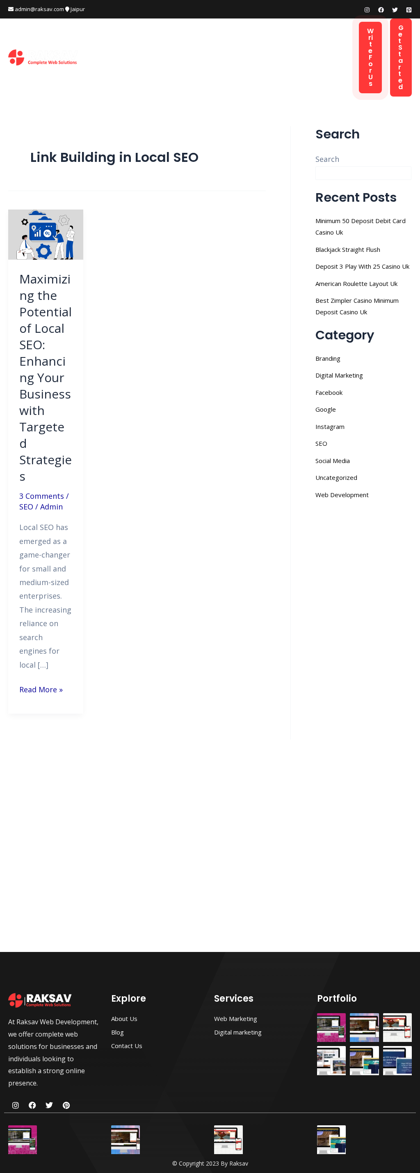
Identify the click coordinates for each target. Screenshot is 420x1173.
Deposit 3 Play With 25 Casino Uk (362, 266)
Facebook (328, 392)
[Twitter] (395, 10)
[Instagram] (367, 10)
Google (325, 409)
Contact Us (118, 67)
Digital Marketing (226, 47)
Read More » (41, 688)
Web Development (157, 47)
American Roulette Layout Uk (356, 283)
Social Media (332, 460)
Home (108, 47)
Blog (315, 47)
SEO (26, 507)
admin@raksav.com (39, 9)
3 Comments (41, 496)
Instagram (330, 426)
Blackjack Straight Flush (347, 249)
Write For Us (370, 57)
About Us (281, 47)
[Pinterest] (409, 10)
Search (327, 159)
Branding (327, 358)
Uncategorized (336, 477)
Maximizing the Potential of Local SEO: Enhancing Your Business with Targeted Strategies (45, 377)
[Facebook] (381, 10)
